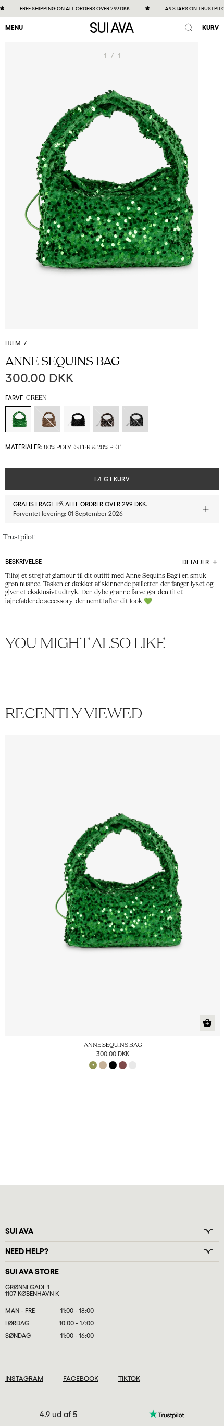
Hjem (13, 343)
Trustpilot (18, 537)
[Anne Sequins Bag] (112, 885)
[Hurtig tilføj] (207, 1023)
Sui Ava (19, 1231)
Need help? (26, 1251)
